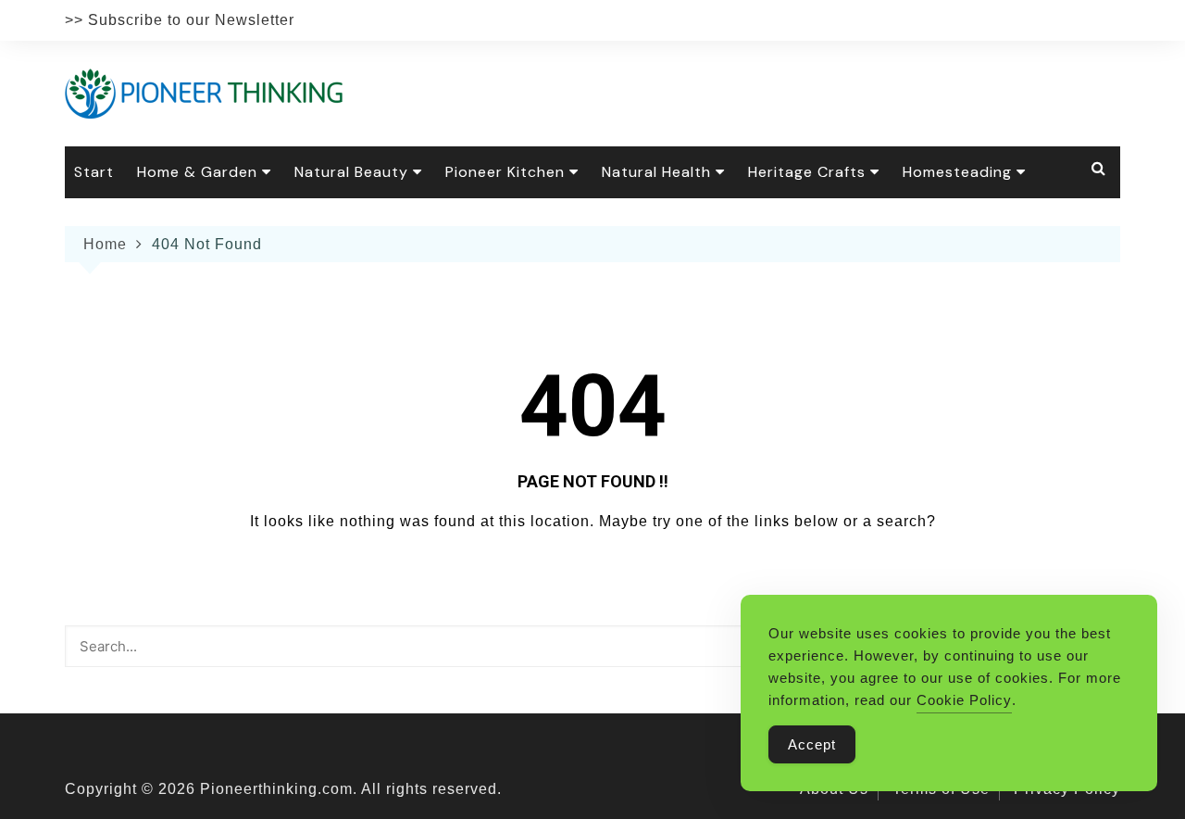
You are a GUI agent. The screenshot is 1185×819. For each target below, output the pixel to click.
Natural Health (656, 172)
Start (94, 172)
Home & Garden (197, 172)
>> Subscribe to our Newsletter (179, 20)
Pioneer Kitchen (505, 172)
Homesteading (957, 172)
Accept (812, 744)
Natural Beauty (351, 172)
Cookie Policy (964, 700)
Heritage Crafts (807, 172)
